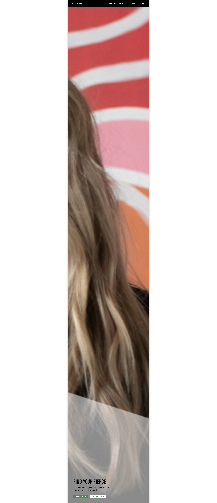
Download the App (81, 497)
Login (142, 3)
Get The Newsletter (98, 497)
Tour (110, 3)
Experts (121, 3)
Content (133, 3)
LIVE (106, 3)
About (126, 3)
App (115, 3)
